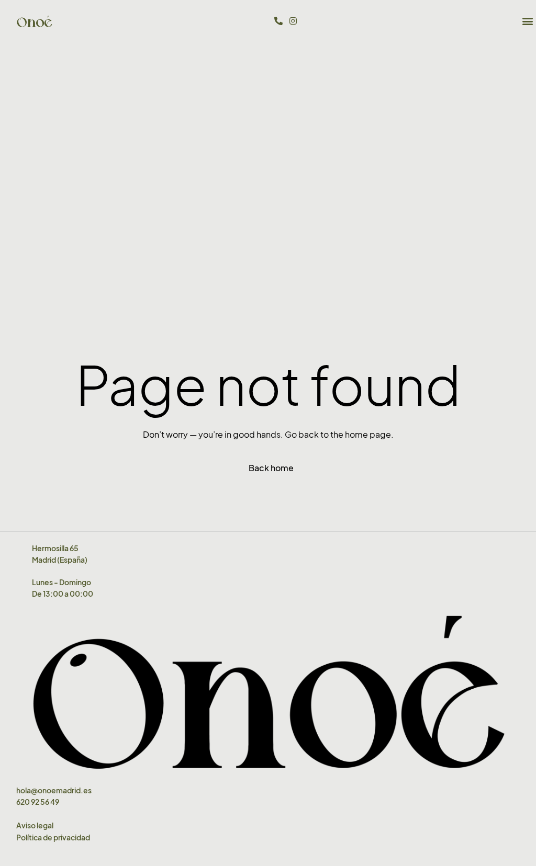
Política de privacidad (53, 837)
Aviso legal (34, 825)
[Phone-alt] (278, 21)
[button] (527, 21)
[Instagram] (292, 21)
